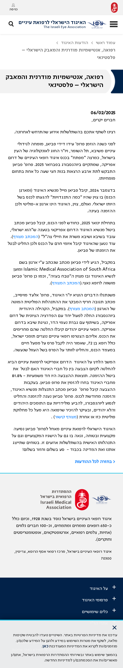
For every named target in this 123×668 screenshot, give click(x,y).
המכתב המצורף (66, 283)
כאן (45, 646)
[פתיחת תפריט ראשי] (114, 25)
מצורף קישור (66, 417)
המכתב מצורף (25, 237)
